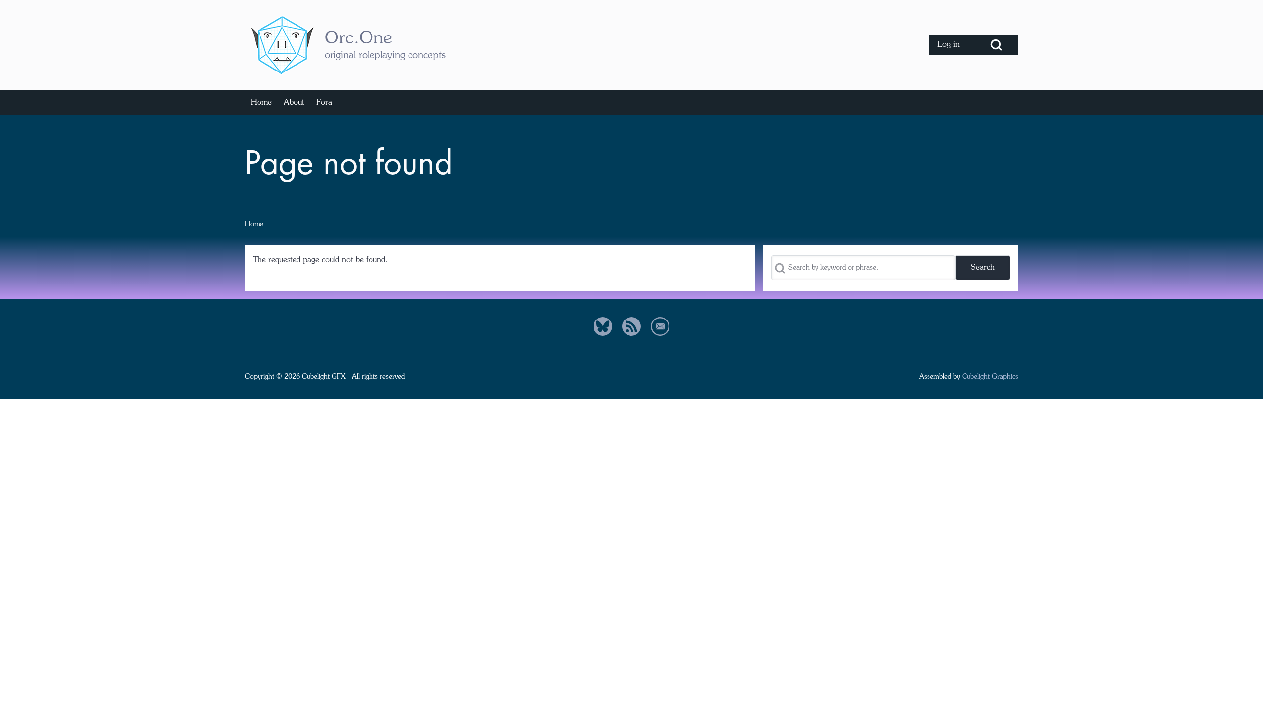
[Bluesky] (603, 326)
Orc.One (358, 39)
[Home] (282, 45)
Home (254, 224)
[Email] (660, 326)
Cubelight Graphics (990, 376)
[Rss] (631, 326)
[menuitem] (951, 45)
